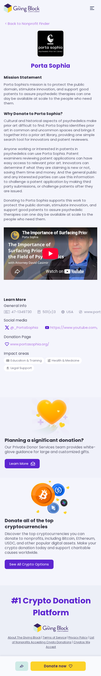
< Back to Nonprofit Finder (27, 23)
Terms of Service (54, 637)
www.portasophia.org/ (29, 344)
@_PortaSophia (24, 327)
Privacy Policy (78, 637)
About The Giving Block (24, 637)
